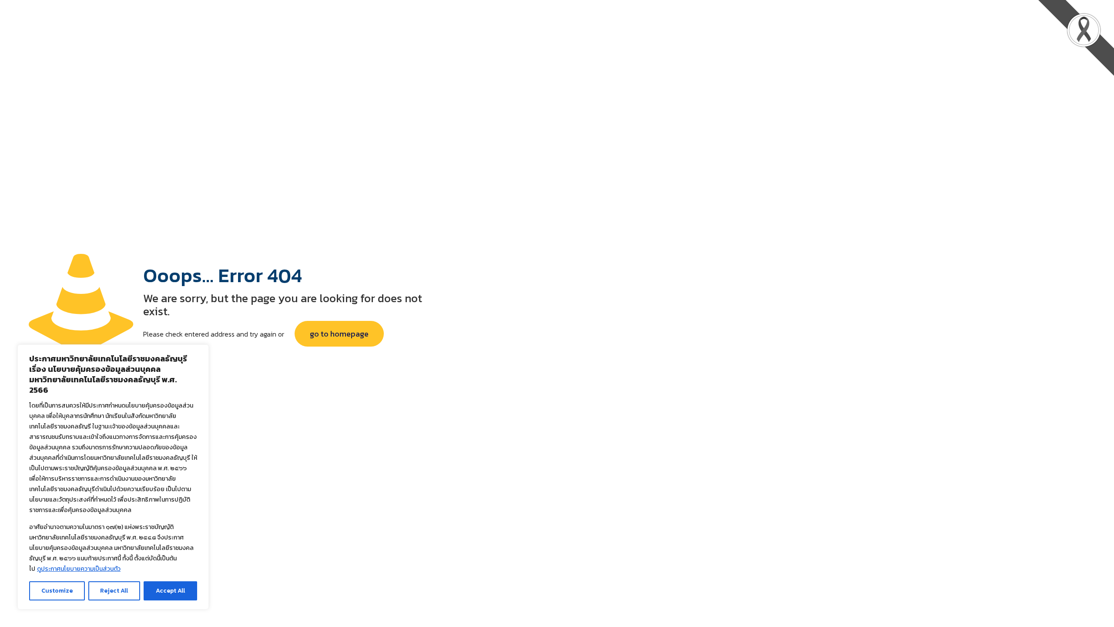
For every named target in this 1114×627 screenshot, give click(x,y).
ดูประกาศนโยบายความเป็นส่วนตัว (79, 568)
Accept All (170, 590)
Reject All (114, 590)
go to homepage (339, 334)
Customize (57, 590)
